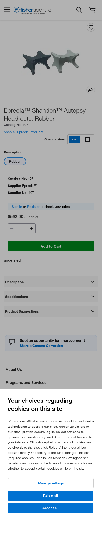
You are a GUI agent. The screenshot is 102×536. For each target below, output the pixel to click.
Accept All (50, 508)
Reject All (50, 495)
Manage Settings (51, 483)
